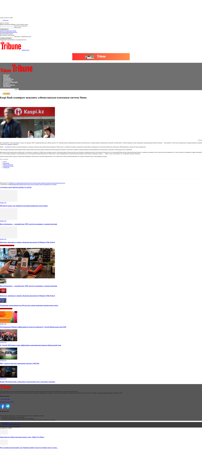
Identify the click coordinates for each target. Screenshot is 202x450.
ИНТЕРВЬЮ (7, 78)
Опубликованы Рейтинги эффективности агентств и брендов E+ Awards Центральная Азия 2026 (33, 327)
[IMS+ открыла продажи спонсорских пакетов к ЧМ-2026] (8, 359)
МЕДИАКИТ (7, 86)
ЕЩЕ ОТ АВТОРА (26, 187)
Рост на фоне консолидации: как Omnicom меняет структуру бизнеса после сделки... (29, 448)
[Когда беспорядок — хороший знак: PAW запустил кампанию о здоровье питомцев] (8, 219)
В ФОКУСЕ (6, 83)
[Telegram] (13, 102)
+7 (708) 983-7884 (5, 399)
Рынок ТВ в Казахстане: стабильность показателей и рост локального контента (27, 382)
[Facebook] (2, 102)
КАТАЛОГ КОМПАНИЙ (10, 82)
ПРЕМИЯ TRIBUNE (9, 85)
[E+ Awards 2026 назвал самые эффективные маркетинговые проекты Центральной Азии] (8, 340)
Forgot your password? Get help (8, 30)
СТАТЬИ (5, 76)
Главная (2, 91)
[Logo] (5, 72)
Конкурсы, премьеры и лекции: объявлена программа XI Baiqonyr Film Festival (27, 242)
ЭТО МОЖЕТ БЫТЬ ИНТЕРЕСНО (10, 187)
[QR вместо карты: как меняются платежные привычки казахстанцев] (8, 201)
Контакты (5, 20)
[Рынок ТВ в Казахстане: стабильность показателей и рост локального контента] (8, 377)
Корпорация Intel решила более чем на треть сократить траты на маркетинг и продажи (33, 184)
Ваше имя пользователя (21, 26)
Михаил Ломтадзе (8, 164)
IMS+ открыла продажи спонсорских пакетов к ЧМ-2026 (19, 363)
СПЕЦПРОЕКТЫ (8, 79)
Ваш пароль (18, 27)
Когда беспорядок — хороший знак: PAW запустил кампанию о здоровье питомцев (28, 224)
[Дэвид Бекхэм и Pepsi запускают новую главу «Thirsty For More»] (4, 434)
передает (9, 144)
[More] (19, 102)
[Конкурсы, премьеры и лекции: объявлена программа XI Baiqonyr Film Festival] (8, 237)
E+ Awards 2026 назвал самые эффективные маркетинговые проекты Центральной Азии (30, 345)
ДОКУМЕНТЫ (7, 80)
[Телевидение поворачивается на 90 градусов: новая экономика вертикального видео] (3, 302)
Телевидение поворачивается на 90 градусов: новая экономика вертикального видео (29, 305)
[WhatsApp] (8, 102)
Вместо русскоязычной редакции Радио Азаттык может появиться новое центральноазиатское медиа (38, 183)
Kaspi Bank (6, 163)
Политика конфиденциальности (8, 32)
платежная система (8, 166)
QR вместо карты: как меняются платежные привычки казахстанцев (24, 206)
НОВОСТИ (6, 75)
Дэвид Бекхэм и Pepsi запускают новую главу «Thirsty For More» (22, 437)
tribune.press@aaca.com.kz (7, 402)
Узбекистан (6, 167)
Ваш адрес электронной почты (23, 36)
